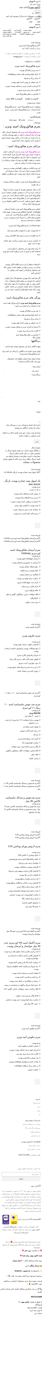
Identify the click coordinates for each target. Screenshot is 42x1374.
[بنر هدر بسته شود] (39, 1238)
